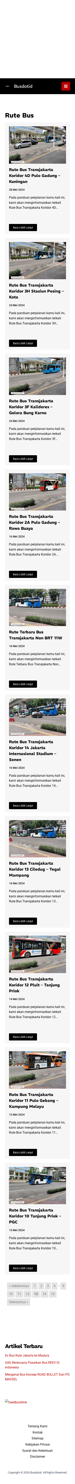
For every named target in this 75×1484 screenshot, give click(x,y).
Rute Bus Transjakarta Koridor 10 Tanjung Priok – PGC (35, 1216)
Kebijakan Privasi (37, 1444)
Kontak (38, 1432)
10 (11, 1294)
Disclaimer (37, 1456)
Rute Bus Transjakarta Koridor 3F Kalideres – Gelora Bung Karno (31, 406)
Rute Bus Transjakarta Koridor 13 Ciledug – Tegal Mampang (35, 869)
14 (44, 1294)
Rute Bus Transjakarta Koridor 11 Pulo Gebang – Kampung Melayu (33, 1100)
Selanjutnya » (18, 1302)
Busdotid (23, 86)
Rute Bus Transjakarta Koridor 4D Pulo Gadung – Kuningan (34, 175)
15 (53, 1294)
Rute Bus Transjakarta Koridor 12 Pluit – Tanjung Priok (34, 984)
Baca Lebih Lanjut (23, 227)
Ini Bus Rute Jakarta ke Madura (27, 1355)
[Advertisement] (37, 39)
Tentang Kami (37, 1426)
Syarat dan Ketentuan (37, 1450)
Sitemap (37, 1438)
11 (19, 1294)
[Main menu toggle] (65, 86)
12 (27, 1294)
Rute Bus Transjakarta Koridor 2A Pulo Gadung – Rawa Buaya (34, 522)
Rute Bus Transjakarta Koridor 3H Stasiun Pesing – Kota (36, 291)
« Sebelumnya (19, 1286)
